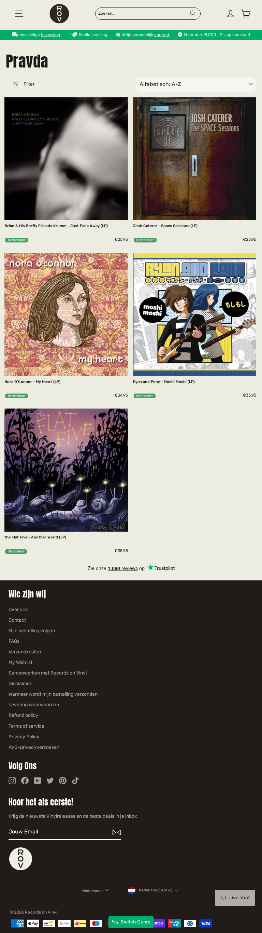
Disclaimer (20, 683)
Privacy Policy (24, 737)
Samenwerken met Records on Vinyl (48, 673)
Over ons (18, 609)
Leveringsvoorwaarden (34, 705)
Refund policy (23, 715)
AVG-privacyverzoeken (34, 747)
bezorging (50, 34)
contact (162, 34)
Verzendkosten (25, 652)
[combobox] (143, 13)
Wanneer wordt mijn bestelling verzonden (53, 694)
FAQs (14, 641)
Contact (17, 620)
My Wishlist (20, 662)
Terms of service (26, 726)
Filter (28, 84)
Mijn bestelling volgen (32, 631)
